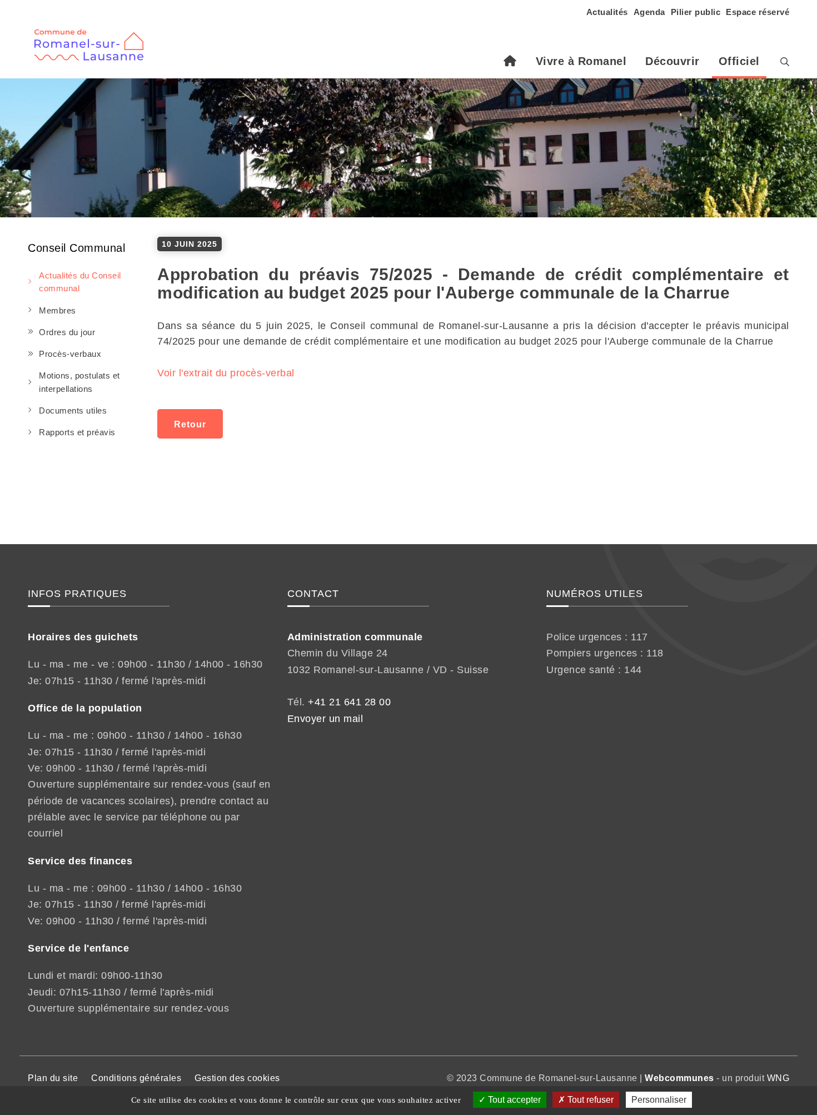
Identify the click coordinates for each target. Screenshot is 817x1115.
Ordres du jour (67, 332)
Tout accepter (513, 1099)
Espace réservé (757, 12)
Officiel (739, 61)
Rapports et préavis (77, 432)
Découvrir (672, 61)
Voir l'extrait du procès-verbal (226, 373)
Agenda (649, 12)
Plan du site (53, 1078)
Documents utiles (73, 410)
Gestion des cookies (237, 1078)
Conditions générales (136, 1078)
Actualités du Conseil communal (80, 282)
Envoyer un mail (325, 718)
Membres (57, 310)
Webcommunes (679, 1078)
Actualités (607, 12)
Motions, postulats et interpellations (79, 382)
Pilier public (696, 12)
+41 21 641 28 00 (349, 702)
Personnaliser (658, 1099)
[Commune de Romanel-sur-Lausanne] (93, 39)
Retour (190, 424)
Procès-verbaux (70, 354)
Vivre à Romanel (581, 61)
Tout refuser (589, 1099)
